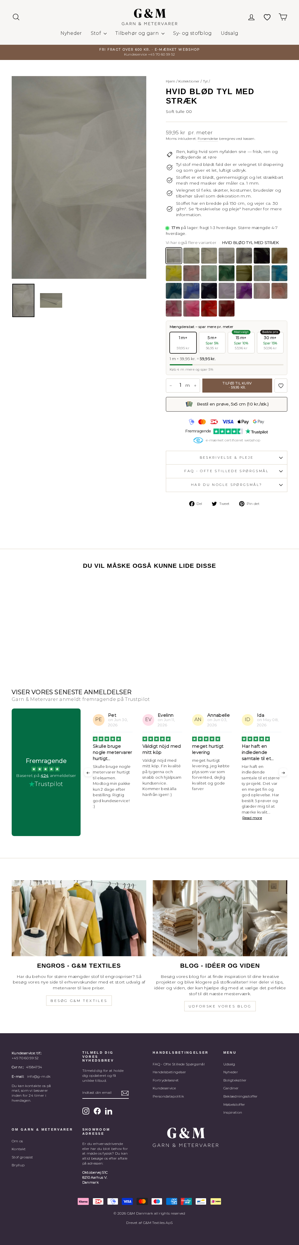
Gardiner (231, 1088)
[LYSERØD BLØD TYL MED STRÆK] (262, 291)
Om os (17, 1141)
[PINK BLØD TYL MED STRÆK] (191, 308)
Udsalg (230, 33)
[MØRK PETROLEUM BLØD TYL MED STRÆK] (174, 291)
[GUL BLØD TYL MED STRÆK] (174, 273)
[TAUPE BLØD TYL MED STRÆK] (279, 256)
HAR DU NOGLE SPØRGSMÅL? (226, 485)
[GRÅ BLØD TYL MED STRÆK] (244, 256)
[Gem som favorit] (280, 386)
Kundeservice (164, 1088)
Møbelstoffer (234, 1104)
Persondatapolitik (168, 1096)
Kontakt (19, 1149)
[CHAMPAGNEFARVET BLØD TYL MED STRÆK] (209, 256)
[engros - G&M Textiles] (79, 918)
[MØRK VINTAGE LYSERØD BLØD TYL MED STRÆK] (174, 308)
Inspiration (232, 1112)
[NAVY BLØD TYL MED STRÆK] (209, 291)
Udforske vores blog (220, 1006)
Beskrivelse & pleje (227, 457)
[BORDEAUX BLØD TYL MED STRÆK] (226, 308)
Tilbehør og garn (137, 33)
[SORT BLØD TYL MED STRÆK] (262, 256)
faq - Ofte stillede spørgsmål (226, 471)
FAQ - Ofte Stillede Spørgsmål (179, 1064)
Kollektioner (188, 81)
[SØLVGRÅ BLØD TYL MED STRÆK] (226, 256)
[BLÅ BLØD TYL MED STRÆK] (191, 291)
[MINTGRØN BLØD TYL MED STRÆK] (209, 273)
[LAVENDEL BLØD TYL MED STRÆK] (226, 291)
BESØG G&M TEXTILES (79, 1000)
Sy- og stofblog (192, 33)
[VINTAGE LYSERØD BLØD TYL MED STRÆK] (279, 291)
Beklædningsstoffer (240, 1096)
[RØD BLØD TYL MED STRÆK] (209, 308)
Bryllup (18, 1165)
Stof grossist (22, 1157)
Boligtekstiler (235, 1080)
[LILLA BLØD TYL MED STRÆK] (244, 291)
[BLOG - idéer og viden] (220, 918)
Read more (202, 818)
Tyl (205, 81)
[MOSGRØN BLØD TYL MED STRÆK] (244, 273)
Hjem (170, 81)
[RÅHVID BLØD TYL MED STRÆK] (191, 256)
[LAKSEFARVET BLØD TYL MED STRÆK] (191, 273)
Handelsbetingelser (169, 1072)
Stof (96, 33)
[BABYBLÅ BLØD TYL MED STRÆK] (262, 273)
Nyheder (71, 33)
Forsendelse (208, 138)
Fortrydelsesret (166, 1080)
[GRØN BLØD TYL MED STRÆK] (226, 273)
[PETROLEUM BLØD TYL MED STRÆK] (279, 273)
